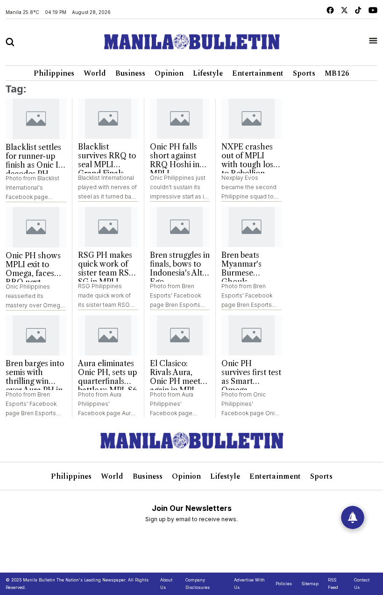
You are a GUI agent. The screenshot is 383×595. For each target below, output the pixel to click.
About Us (166, 583)
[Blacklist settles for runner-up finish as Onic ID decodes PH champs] (36, 119)
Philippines (54, 73)
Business (130, 73)
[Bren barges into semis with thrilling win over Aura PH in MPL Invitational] (36, 335)
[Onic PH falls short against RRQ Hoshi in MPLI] (180, 119)
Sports (304, 73)
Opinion (169, 73)
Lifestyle (208, 73)
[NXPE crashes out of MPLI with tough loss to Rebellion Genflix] (251, 119)
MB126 (337, 73)
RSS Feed (333, 583)
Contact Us (361, 583)
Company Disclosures (197, 583)
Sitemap (310, 583)
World (95, 73)
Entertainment (258, 73)
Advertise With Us (249, 583)
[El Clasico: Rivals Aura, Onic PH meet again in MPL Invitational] (180, 335)
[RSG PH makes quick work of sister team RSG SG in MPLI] (108, 227)
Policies (284, 583)
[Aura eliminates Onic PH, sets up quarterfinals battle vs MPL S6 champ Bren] (108, 335)
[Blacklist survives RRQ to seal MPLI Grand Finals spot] (108, 119)
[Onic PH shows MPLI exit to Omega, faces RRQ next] (36, 227)
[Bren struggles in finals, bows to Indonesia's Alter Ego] (180, 227)
